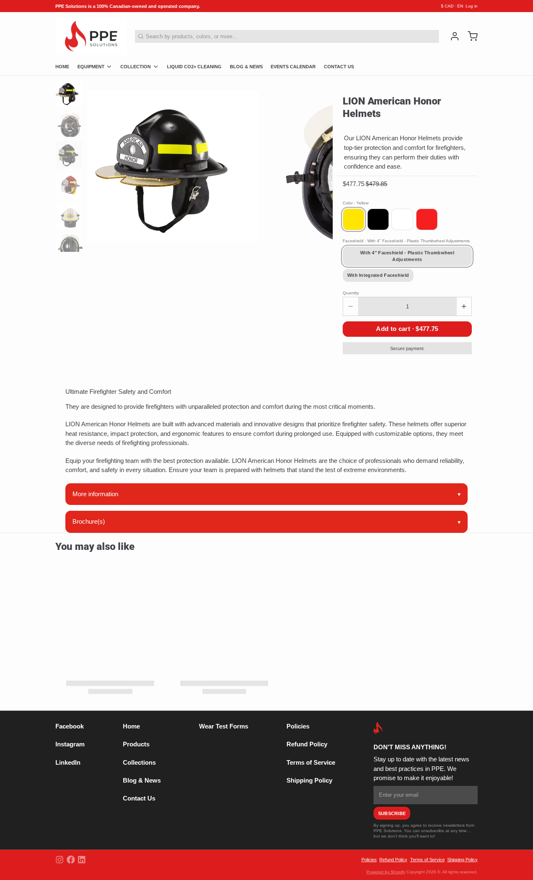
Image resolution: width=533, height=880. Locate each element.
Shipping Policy (309, 780)
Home (131, 726)
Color (356, 203)
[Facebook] (71, 859)
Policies (297, 726)
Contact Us (139, 798)
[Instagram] (59, 859)
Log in (472, 6)
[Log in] (452, 36)
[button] (407, 329)
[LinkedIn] (81, 859)
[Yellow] (353, 219)
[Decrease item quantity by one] (350, 306)
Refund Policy (306, 744)
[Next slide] (321, 164)
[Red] (427, 219)
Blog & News (142, 780)
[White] (402, 219)
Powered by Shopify (385, 872)
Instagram (70, 744)
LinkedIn (67, 762)
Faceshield (406, 241)
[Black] (378, 219)
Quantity (351, 293)
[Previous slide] (98, 164)
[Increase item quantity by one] (464, 306)
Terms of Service (310, 762)
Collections (139, 762)
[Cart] (470, 36)
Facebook (69, 726)
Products (136, 744)
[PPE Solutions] (91, 36)
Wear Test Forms (223, 726)
